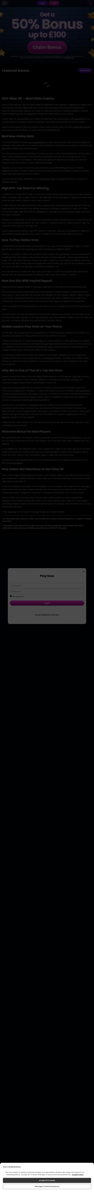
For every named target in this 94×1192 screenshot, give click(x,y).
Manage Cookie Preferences (47, 1186)
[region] (47, 1177)
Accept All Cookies (47, 1180)
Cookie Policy (77, 1174)
